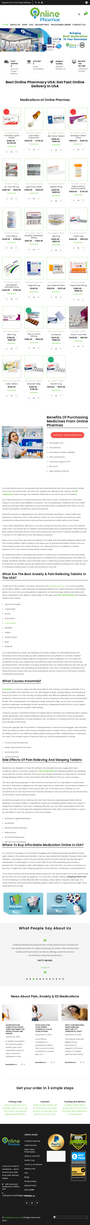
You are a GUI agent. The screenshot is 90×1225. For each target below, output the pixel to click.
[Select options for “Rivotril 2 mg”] (51, 395)
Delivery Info (29, 1168)
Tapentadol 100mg (78, 285)
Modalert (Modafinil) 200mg (34, 236)
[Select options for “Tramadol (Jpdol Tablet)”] (7, 151)
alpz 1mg (56, 236)
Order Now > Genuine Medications (67, 435)
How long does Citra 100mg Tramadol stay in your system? (43, 1028)
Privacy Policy (30, 1181)
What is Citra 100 (31, 1156)
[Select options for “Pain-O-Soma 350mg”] (29, 348)
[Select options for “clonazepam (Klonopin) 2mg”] (7, 299)
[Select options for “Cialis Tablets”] (7, 395)
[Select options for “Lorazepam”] (51, 348)
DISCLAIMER (29, 1189)
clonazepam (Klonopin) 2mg (12, 286)
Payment (45, 1101)
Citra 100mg (11, 236)
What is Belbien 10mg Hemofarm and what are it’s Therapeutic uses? (74, 1028)
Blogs (26, 1177)
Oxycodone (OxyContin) (33, 136)
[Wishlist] (16, 151)
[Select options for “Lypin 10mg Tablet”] (29, 198)
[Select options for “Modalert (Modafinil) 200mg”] (29, 249)
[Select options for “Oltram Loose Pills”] (73, 346)
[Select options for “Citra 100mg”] (7, 248)
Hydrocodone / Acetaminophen (78, 187)
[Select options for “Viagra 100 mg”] (29, 297)
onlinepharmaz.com (13, 1217)
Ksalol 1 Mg (78, 236)
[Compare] (11, 151)
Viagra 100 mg (34, 285)
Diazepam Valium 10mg (78, 136)
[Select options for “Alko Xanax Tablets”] (51, 150)
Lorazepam (56, 334)
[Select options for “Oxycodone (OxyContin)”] (29, 149)
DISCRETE (37, 62)
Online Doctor (30, 1145)
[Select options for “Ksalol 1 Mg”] (73, 248)
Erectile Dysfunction (34, 282)
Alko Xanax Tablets (56, 136)
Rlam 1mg (11, 334)
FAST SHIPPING (14, 63)
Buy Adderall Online (56, 285)
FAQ (26, 1173)
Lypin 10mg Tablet (34, 187)
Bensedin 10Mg (33, 384)
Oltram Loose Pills (78, 334)
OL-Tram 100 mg (11, 187)
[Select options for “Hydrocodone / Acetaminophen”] (73, 200)
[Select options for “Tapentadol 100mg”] (73, 299)
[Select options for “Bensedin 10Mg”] (29, 398)
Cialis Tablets (12, 384)
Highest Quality (59, 62)
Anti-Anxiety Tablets (56, 133)
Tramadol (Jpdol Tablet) (11, 136)
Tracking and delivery (74, 1101)
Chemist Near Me (32, 1141)
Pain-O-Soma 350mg (34, 335)
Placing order (15, 1101)
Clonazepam (10, 623)
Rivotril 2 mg (56, 384)
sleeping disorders (57, 586)
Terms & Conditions (33, 1164)
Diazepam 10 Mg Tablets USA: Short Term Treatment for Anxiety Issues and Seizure (15, 1029)
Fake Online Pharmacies (29, 1150)
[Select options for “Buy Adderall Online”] (51, 297)
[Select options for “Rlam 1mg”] (7, 348)
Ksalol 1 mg (29, 1160)
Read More (10, 1064)
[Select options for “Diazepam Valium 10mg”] (73, 149)
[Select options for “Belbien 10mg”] (51, 201)
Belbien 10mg (56, 187)
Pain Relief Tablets (11, 133)
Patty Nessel (45, 960)
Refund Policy (30, 1185)
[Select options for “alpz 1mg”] (51, 250)
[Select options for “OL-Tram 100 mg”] (7, 198)
